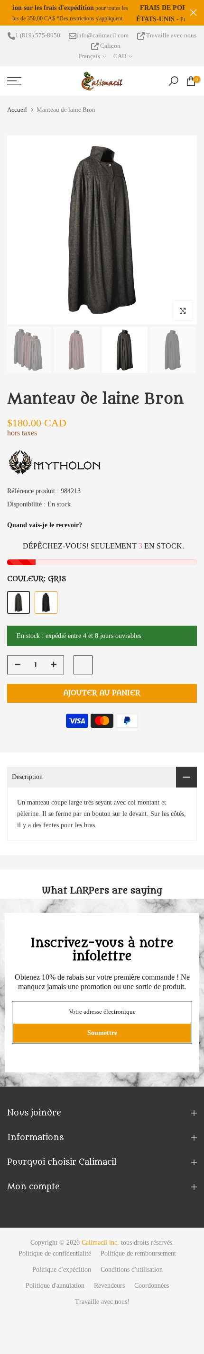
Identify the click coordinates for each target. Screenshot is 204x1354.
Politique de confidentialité (55, 1264)
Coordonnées (151, 1297)
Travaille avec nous (170, 46)
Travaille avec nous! (102, 1313)
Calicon (110, 57)
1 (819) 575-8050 (37, 46)
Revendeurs (109, 1297)
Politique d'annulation (55, 1297)
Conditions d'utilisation (132, 1280)
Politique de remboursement (138, 1264)
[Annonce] (101, 18)
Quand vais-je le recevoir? (44, 536)
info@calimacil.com (102, 46)
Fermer (193, 17)
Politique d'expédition (61, 1280)
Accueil (17, 120)
